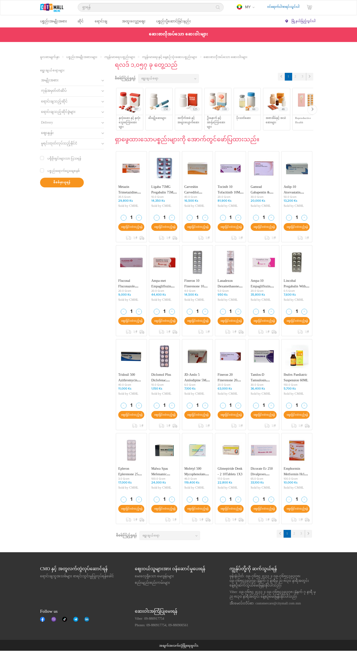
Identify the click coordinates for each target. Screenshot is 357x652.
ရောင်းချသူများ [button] (101, 23)
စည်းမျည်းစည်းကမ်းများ (152, 583)
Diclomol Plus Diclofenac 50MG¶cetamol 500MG (161, 377)
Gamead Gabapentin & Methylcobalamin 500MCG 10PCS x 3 (263, 189)
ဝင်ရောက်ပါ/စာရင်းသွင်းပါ (283, 7)
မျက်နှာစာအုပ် (42, 619)
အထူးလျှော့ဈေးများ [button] (133, 23)
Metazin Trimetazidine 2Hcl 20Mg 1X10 (130, 189)
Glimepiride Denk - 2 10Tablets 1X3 (230, 471)
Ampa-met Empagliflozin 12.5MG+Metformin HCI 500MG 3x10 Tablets (164, 283)
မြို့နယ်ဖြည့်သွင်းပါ (303, 21)
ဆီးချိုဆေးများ (157, 118)
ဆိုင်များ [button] (80, 23)
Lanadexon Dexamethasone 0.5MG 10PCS (228, 283)
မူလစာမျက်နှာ (50, 57)
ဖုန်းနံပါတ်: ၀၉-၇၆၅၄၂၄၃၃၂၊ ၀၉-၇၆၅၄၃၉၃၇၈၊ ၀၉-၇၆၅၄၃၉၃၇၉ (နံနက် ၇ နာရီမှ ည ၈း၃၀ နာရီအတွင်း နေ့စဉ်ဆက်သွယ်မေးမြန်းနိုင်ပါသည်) (269, 581)
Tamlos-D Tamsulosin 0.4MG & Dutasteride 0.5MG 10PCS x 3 (263, 377)
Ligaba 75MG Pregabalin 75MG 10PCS (163, 189)
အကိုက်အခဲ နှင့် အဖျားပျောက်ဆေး (188, 120)
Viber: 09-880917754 (149, 619)
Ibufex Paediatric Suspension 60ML (296, 377)
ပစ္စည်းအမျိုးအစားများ (81, 57)
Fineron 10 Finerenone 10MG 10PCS (196, 283)
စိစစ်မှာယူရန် (61, 183)
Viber (53, 619)
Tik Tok (64, 619)
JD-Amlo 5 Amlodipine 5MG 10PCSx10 (196, 377)
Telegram (75, 619)
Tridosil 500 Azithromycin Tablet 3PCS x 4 (129, 377)
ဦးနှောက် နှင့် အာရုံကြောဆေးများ (216, 122)
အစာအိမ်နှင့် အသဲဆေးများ (276, 120)
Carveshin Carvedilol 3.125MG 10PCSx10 (191, 189)
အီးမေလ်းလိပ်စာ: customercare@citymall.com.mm (265, 603)
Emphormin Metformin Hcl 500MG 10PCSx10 (297, 471)
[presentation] (312, 110)
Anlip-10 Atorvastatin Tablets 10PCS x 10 (295, 189)
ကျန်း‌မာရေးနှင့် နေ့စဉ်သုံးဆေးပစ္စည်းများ (169, 57)
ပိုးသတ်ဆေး (243, 118)
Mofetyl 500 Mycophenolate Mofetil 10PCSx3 (196, 471)
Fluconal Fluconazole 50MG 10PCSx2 (129, 283)
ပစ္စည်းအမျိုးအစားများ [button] (53, 23)
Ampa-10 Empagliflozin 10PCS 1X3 (260, 283)
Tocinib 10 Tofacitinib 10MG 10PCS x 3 (230, 189)
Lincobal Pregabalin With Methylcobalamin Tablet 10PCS (295, 283)
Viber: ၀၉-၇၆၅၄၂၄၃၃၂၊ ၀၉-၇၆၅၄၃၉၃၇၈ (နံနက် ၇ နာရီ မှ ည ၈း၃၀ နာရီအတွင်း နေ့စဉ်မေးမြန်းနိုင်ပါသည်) (273, 595)
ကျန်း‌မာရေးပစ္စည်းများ (119, 57)
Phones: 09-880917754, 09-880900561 (161, 625)
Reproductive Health (303, 120)
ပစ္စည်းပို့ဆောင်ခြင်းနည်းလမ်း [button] (173, 23)
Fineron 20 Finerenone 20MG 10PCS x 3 (230, 377)
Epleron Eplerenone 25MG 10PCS (131, 471)
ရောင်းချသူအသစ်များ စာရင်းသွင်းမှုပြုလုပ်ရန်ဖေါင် (77, 576)
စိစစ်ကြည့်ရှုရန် (125, 78)
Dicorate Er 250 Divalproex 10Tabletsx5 (262, 471)
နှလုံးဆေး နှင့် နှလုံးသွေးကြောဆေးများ (129, 122)
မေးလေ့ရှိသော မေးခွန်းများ (154, 576)
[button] (245, 7)
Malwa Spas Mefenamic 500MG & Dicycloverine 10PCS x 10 (160, 471)
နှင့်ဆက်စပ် (86, 619)
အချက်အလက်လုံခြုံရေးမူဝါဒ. (179, 646)
